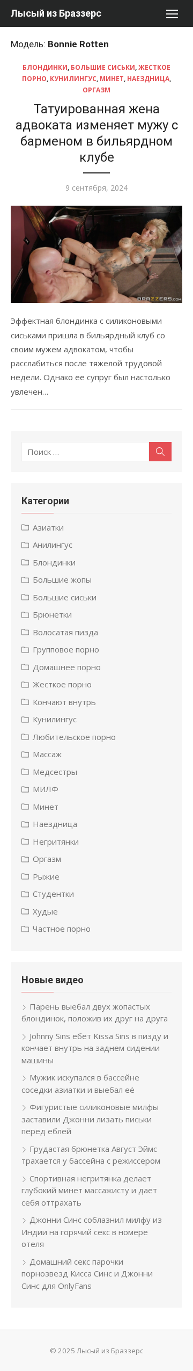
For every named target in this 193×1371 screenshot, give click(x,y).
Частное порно (62, 928)
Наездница (148, 78)
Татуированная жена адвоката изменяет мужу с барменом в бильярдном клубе (97, 133)
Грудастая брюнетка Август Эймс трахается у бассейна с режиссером (90, 1154)
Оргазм (96, 90)
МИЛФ (45, 789)
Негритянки (56, 841)
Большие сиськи (103, 67)
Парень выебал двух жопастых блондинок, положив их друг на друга (94, 1012)
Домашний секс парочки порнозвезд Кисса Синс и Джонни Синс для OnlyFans (87, 1273)
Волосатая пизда (65, 632)
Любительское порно (74, 736)
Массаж (47, 754)
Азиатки (48, 527)
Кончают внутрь (64, 702)
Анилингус (52, 544)
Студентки (53, 893)
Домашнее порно (67, 667)
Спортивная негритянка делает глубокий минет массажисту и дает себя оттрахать (89, 1190)
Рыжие (46, 876)
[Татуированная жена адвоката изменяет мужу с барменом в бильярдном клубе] (96, 254)
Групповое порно (66, 649)
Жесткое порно (62, 684)
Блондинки (45, 67)
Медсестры (55, 771)
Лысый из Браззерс (56, 13)
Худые (45, 911)
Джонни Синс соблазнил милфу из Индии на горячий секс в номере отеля (91, 1231)
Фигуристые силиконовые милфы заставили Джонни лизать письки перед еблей (90, 1118)
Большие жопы (62, 579)
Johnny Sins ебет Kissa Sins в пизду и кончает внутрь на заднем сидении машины (94, 1048)
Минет (112, 78)
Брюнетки (52, 614)
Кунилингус (73, 78)
